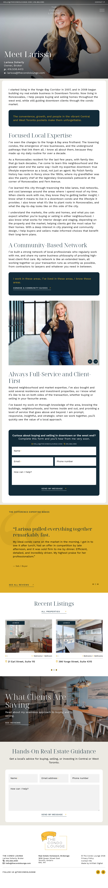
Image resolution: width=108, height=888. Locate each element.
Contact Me (86, 860)
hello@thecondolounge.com (17, 2)
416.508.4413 (15, 69)
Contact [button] (99, 2)
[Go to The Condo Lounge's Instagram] (103, 872)
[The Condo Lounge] (54, 10)
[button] (102, 10)
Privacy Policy (87, 858)
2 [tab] (95, 584)
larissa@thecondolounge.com (26, 73)
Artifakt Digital (96, 863)
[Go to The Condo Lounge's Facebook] (98, 872)
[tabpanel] (54, 548)
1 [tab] (93, 584)
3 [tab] (98, 584)
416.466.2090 (38, 2)
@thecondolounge (25, 872)
